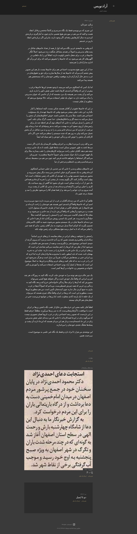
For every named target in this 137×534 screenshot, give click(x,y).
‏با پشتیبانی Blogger (67, 524)
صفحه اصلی (103, 11)
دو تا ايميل (81, 497)
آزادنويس (101, 6)
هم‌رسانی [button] (112, 21)
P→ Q (90, 472)
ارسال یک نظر (89, 361)
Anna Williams (61, 528)
